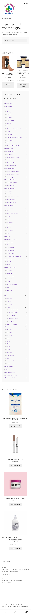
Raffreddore (10, 140)
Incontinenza (8, 259)
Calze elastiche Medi (10, 188)
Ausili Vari (9, 298)
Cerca (15, 612)
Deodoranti (10, 222)
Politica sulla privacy (7, 606)
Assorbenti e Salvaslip (12, 213)
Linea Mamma (8, 293)
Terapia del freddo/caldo (13, 145)
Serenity (9, 262)
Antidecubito (8, 106)
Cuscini (9, 123)
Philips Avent (10, 355)
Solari (6, 369)
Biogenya (9, 335)
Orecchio (9, 134)
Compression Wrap (12, 182)
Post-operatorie (11, 250)
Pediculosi (9, 228)
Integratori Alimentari (11, 267)
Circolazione (10, 270)
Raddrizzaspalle (11, 253)
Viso (8, 233)
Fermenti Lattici (11, 276)
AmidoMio (9, 329)
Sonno (8, 281)
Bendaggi (9, 112)
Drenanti (9, 273)
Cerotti (9, 114)
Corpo (8, 216)
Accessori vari (8, 103)
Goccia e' (9, 349)
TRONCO (11, 321)
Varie (8, 287)
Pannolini (9, 352)
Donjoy (9, 301)
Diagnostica (8, 236)
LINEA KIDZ (12, 315)
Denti (8, 219)
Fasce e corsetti (9, 242)
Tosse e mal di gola (12, 284)
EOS (8, 344)
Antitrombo (10, 154)
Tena (8, 264)
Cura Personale (9, 208)
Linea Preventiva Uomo (13, 160)
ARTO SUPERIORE (13, 312)
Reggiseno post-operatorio (14, 256)
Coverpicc (9, 117)
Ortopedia (7, 295)
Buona (8, 338)
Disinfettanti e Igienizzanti (14, 129)
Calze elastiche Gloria (10, 168)
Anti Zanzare (10, 211)
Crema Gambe (10, 120)
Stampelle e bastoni (12, 324)
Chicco (8, 341)
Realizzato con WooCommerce (20, 606)
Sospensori (10, 230)
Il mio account (5, 612)
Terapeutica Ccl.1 (11, 162)
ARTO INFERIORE (13, 310)
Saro (8, 358)
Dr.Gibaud (9, 304)
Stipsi (8, 143)
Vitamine (9, 290)
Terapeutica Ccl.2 (11, 165)
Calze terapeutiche (10, 372)
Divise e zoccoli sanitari (11, 239)
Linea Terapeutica (11, 177)
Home (4, 18)
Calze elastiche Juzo (10, 179)
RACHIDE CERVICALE (14, 318)
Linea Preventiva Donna (13, 157)
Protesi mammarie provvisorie (14, 137)
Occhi (8, 131)
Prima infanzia (9, 327)
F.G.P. (8, 307)
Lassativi (9, 278)
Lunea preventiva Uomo (11, 378)
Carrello (24, 611)
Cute (8, 126)
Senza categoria (9, 366)
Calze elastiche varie (10, 205)
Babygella (9, 332)
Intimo (9, 225)
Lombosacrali (10, 247)
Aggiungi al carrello (8, 85)
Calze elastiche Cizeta (10, 151)
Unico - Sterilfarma (12, 361)
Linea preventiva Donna (11, 375)
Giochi (8, 346)
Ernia (8, 245)
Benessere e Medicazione (11, 109)
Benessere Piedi (9, 148)
